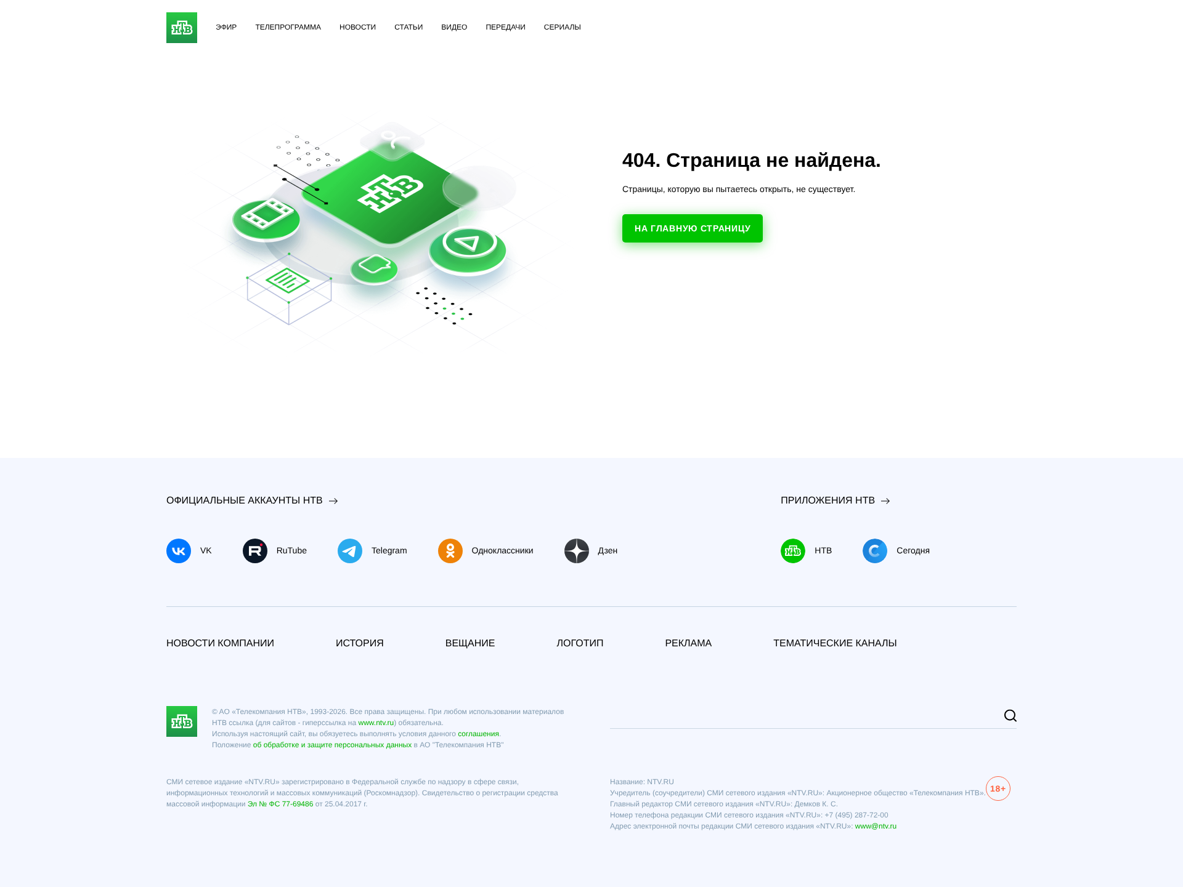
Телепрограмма (288, 27)
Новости (357, 27)
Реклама (688, 643)
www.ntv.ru (376, 722)
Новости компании (220, 643)
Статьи (408, 27)
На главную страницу (692, 228)
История (360, 643)
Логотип (579, 643)
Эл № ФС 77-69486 (281, 804)
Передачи (505, 27)
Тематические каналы (835, 643)
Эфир (226, 27)
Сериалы (562, 27)
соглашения (478, 733)
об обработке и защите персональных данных (332, 745)
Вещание (470, 643)
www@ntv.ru (875, 826)
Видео (454, 27)
